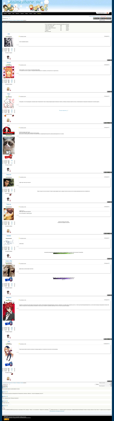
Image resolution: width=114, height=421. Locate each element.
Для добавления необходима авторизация (57, 411)
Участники (98, 16)
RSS (110, 16)
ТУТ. (64, 279)
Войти (4, 16)
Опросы (14, 20)
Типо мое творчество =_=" (63, 110)
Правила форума (103, 16)
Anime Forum (5, 20)
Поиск (108, 16)
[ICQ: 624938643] (108, 233)
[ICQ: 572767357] (108, 172)
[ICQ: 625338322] (108, 122)
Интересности (10, 20)
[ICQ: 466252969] (108, 339)
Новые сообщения (92, 16)
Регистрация (8, 16)
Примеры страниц (20, 20)
